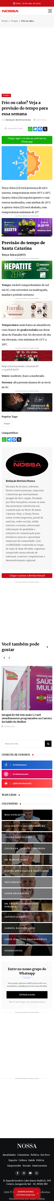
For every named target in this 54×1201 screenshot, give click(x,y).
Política (35, 1154)
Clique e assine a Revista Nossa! (27, 575)
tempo (7, 423)
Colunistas (23, 1154)
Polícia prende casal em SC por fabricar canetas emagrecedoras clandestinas (27, 716)
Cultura (23, 1160)
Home (5, 21)
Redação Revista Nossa (18, 120)
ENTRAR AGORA (27, 994)
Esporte (13, 1160)
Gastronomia (39, 1165)
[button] (4, 657)
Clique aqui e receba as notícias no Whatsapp (27, 140)
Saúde (31, 1160)
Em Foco (45, 1154)
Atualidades (9, 1154)
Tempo (14, 21)
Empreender (14, 1165)
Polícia (40, 1160)
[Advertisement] (27, 55)
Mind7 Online (37, 1198)
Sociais (27, 1165)
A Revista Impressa (25, 1193)
